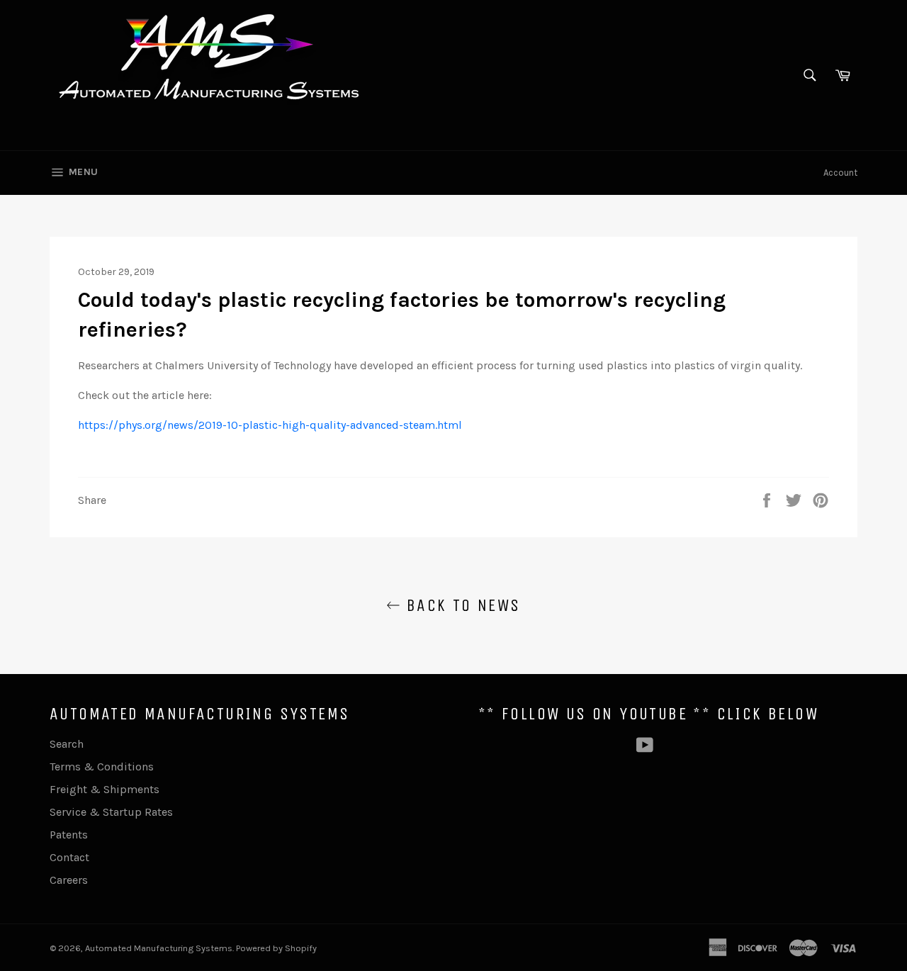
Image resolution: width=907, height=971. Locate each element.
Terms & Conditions (102, 766)
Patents (69, 834)
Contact (69, 857)
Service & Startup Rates (111, 812)
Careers (69, 880)
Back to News (460, 605)
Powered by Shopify (276, 948)
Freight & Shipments (104, 789)
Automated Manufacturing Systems (158, 948)
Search (67, 744)
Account (840, 172)
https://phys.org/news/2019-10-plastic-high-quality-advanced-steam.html (270, 425)
